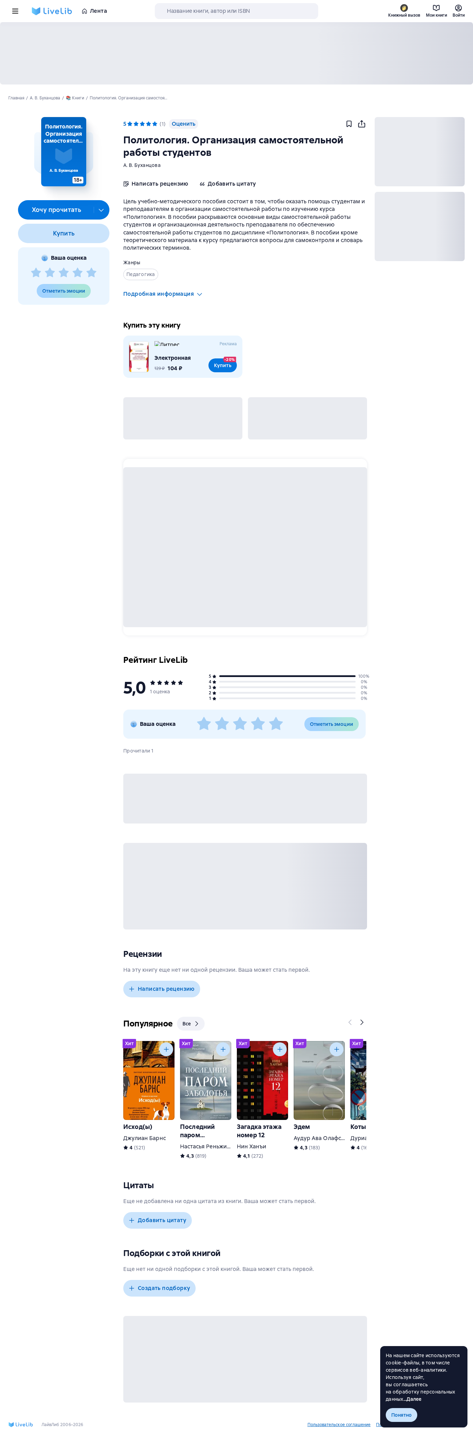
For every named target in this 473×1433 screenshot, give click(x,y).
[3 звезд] (63, 272)
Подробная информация (158, 293)
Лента (98, 11)
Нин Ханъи (251, 1146)
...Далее (412, 1399)
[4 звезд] (77, 272)
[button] (63, 151)
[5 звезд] (91, 272)
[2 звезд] (49, 272)
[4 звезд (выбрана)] (148, 124)
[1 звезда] (36, 272)
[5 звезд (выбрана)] (155, 124)
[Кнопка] (350, 1022)
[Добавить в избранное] (349, 124)
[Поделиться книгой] (361, 124)
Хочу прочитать (56, 210)
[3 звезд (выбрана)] (142, 124)
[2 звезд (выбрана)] (136, 124)
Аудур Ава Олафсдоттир (327, 1138)
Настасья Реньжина (206, 1146)
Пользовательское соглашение (339, 1424)
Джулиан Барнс (144, 1138)
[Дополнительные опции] (101, 210)
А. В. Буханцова (142, 165)
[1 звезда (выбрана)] (130, 124)
